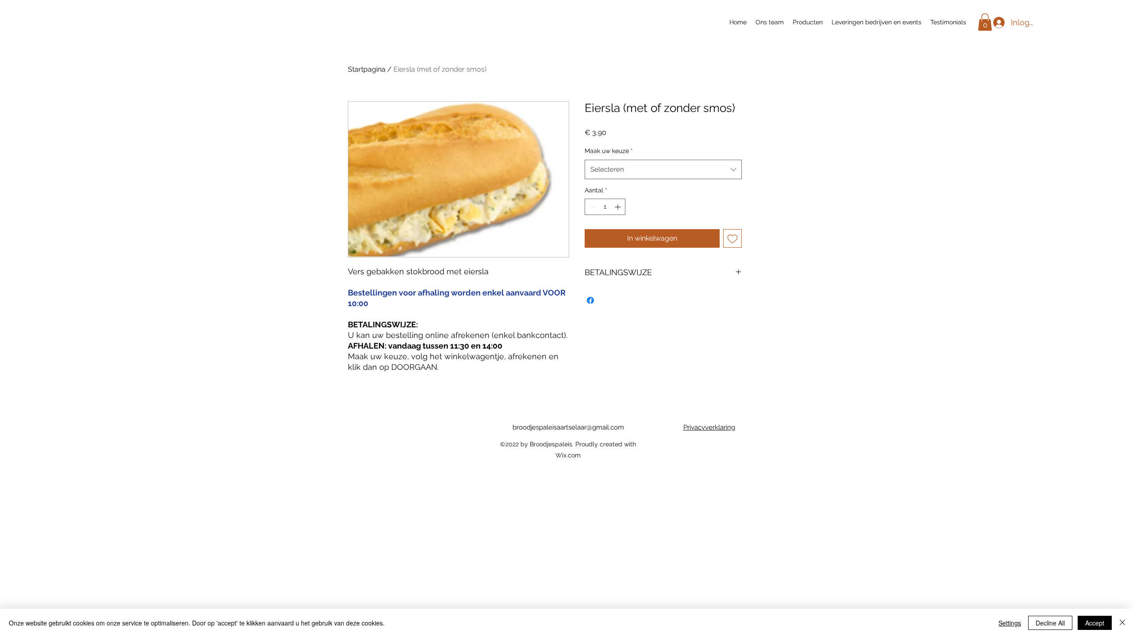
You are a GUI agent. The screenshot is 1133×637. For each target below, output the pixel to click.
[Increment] (618, 207)
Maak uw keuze (609, 150)
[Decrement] (591, 207)
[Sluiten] (1122, 623)
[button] (985, 22)
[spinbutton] (605, 207)
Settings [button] (1009, 622)
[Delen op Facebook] (590, 300)
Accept (1094, 622)
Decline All (1050, 622)
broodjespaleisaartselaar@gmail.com (568, 427)
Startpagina (366, 69)
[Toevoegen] (732, 238)
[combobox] (663, 169)
